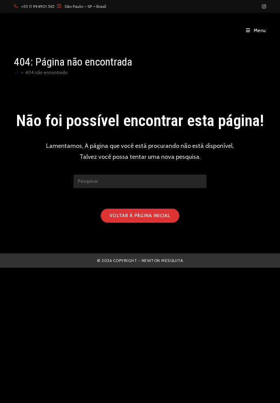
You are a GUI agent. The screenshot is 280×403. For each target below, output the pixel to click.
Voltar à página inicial (140, 215)
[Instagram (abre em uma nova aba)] (263, 6)
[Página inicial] (16, 72)
